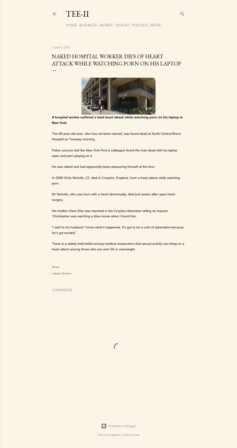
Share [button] (55, 267)
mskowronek (131, 434)
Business (88, 25)
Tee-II (77, 13)
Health (122, 25)
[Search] (182, 12)
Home (71, 25)
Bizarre (66, 273)
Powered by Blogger (122, 426)
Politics (140, 25)
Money (106, 25)
